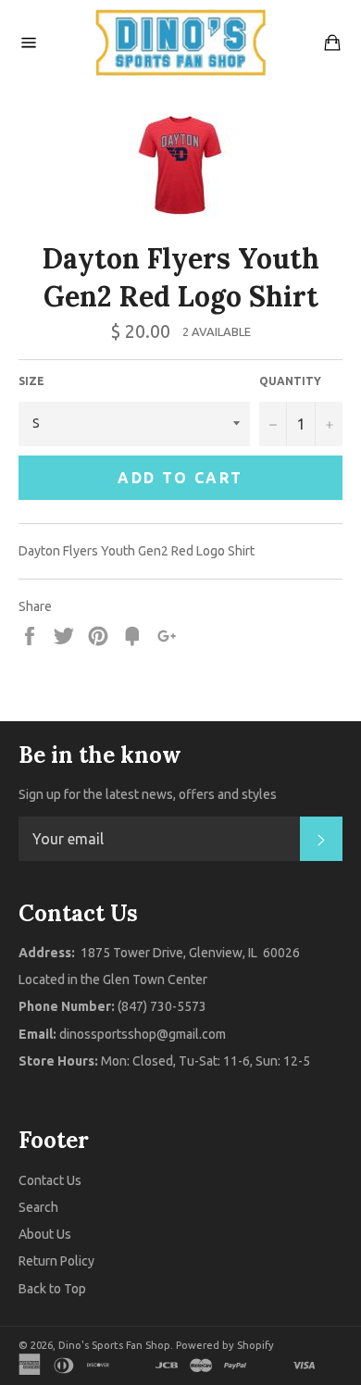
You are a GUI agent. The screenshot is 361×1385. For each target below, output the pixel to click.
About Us (45, 1234)
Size (31, 381)
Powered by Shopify (225, 1345)
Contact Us (50, 1180)
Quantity (290, 381)
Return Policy (56, 1261)
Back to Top (52, 1288)
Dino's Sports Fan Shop (114, 1345)
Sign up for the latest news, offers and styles (148, 794)
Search (38, 1207)
